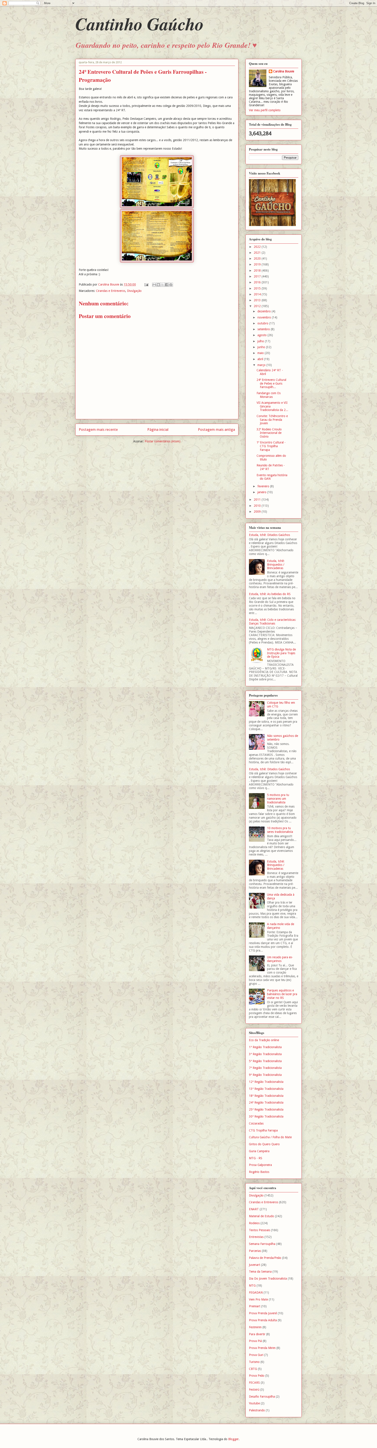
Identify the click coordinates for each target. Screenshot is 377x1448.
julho (261, 341)
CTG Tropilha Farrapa (263, 1130)
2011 (258, 499)
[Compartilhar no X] (162, 284)
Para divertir (257, 1334)
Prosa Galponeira (260, 1165)
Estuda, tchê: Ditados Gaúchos (269, 535)
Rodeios (254, 1223)
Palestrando (257, 1410)
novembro (264, 317)
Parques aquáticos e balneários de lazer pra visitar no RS (282, 994)
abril (260, 359)
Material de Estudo (261, 1216)
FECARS (254, 1382)
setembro (264, 329)
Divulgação (134, 291)
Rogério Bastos (259, 1172)
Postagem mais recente (98, 429)
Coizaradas (256, 1123)
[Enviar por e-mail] (154, 284)
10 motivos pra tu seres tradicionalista (280, 830)
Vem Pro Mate (258, 1299)
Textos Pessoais (259, 1230)
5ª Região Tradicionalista (265, 1061)
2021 (258, 252)
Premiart (254, 1306)
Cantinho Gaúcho (139, 23)
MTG (252, 1285)
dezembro (264, 311)
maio (261, 353)
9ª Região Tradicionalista (265, 1075)
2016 (258, 282)
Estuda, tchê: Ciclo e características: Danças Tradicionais (272, 621)
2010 (258, 505)
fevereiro (263, 486)
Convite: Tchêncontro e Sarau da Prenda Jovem (272, 419)
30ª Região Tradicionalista (266, 1116)
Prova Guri (256, 1355)
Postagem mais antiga (216, 429)
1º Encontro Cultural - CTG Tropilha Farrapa (271, 446)
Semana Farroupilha (262, 1244)
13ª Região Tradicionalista (266, 1088)
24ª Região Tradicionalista (266, 1102)
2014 (258, 294)
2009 (258, 511)
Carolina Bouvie (283, 71)
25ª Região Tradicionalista (266, 1109)
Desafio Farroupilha (262, 1396)
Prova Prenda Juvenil (263, 1313)
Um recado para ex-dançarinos (280, 959)
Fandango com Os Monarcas (269, 395)
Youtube (254, 1403)
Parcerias (255, 1251)
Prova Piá (255, 1341)
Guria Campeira (259, 1151)
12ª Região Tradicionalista (266, 1081)
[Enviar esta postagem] (146, 284)
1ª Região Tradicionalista (265, 1047)
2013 (258, 300)
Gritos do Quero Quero (264, 1144)
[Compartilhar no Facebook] (167, 284)
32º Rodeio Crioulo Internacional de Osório (269, 433)
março (261, 365)
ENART (254, 1209)
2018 (258, 270)
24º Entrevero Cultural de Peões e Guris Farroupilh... (271, 383)
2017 (258, 276)
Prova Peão (256, 1375)
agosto (262, 335)
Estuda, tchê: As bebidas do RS (270, 594)
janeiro (262, 492)
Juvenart (254, 1265)
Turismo (254, 1362)
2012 (258, 306)
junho (261, 347)
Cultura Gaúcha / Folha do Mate (270, 1137)
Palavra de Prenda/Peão (265, 1258)
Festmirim (255, 1327)
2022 (258, 246)
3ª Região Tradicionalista (265, 1054)
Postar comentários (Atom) (162, 441)
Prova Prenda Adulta (263, 1320)
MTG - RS (255, 1158)
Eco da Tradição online (264, 1040)
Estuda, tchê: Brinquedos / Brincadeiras (275, 564)
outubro (263, 323)
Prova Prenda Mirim (262, 1348)
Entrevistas (256, 1237)
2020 (258, 258)
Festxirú (254, 1389)
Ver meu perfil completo (265, 110)
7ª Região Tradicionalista (265, 1068)
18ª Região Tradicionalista (266, 1095)
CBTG (253, 1369)
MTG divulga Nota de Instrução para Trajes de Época (281, 653)
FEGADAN (256, 1292)
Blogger (233, 1439)
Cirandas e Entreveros (110, 291)
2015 (258, 288)
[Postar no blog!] (158, 284)
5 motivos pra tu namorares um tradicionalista (278, 798)
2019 (258, 264)
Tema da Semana (260, 1271)
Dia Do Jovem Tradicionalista (268, 1278)
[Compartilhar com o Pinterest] (171, 284)
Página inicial (157, 429)
